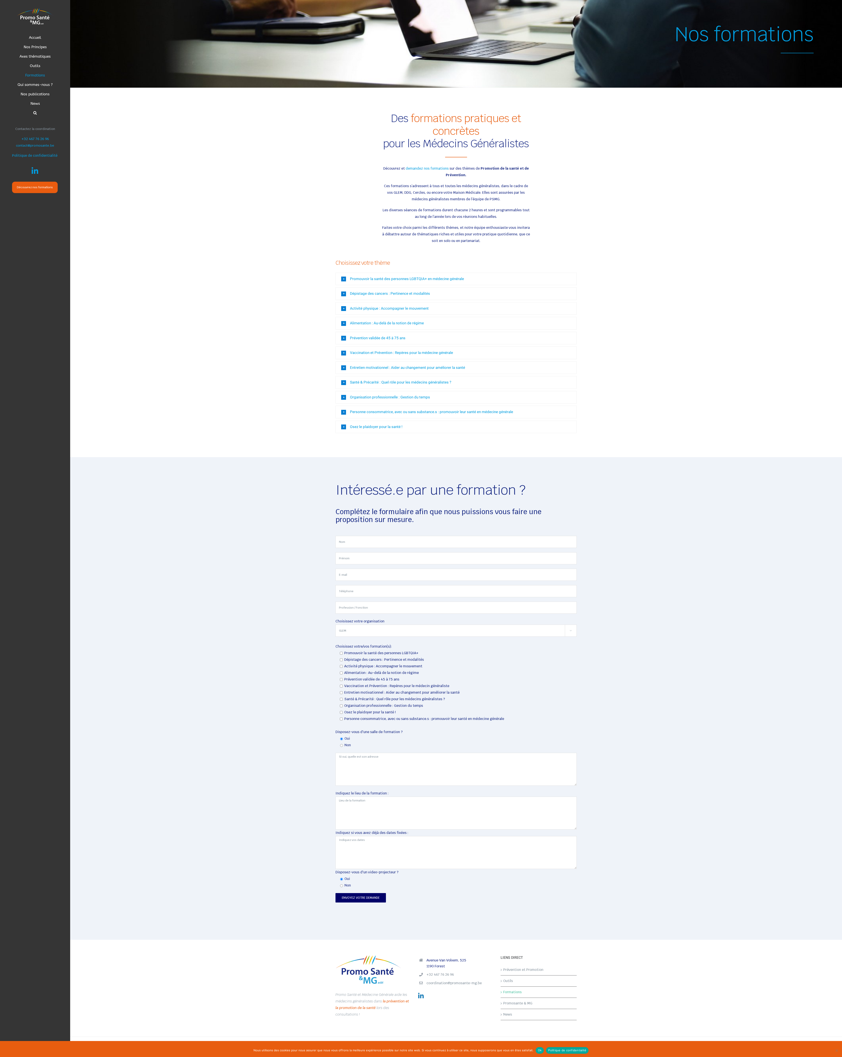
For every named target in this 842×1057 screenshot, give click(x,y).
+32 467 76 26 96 (35, 139)
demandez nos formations (427, 168)
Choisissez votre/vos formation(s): (363, 646)
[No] (836, 1050)
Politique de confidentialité (34, 155)
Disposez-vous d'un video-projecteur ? (366, 872)
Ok (540, 1050)
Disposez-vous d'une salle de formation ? (369, 732)
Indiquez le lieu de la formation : (362, 793)
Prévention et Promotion (523, 969)
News (507, 1014)
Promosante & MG (517, 1003)
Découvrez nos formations (35, 187)
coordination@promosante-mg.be (454, 983)
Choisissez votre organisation (359, 621)
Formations (512, 992)
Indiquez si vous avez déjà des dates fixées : (371, 832)
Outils (508, 981)
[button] (35, 113)
